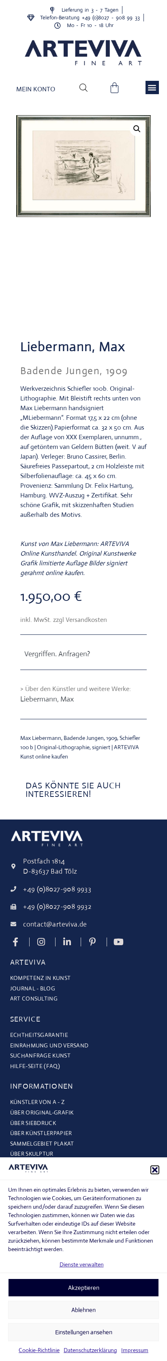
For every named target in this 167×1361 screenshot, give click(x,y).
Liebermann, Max (73, 346)
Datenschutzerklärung (90, 1350)
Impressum (134, 1350)
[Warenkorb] (114, 87)
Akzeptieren (83, 1287)
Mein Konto (35, 89)
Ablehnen (83, 1310)
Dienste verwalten (82, 1264)
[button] (155, 1170)
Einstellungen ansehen (83, 1332)
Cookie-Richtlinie (39, 1350)
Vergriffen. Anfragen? (57, 653)
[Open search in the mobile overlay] (83, 87)
